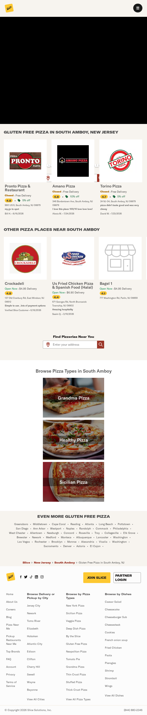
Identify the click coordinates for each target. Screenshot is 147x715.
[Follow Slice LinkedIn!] (36, 577)
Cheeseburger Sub (116, 617)
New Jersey (42, 562)
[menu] (137, 8)
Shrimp (109, 670)
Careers (11, 609)
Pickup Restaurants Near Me (13, 640)
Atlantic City (34, 644)
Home (9, 594)
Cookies (110, 632)
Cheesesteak (112, 624)
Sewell (31, 674)
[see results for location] (48, 178)
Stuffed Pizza (74, 682)
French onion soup (116, 640)
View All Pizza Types (78, 699)
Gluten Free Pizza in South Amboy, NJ (101, 562)
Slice (26, 562)
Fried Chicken (113, 647)
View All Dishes (114, 695)
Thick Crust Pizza (76, 689)
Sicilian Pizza (74, 613)
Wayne (31, 682)
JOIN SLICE (96, 578)
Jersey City (33, 605)
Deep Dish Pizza (76, 628)
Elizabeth (32, 628)
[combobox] (75, 344)
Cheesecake (112, 609)
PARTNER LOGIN (123, 578)
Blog (8, 617)
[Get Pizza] (100, 345)
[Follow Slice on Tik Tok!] (31, 577)
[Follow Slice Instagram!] (42, 577)
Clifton (31, 659)
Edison (31, 651)
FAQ (8, 659)
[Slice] (9, 8)
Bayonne (32, 689)
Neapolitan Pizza (76, 651)
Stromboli (111, 678)
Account (11, 667)
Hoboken (32, 636)
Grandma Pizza (75, 667)
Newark (31, 613)
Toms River (33, 621)
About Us (11, 601)
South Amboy (64, 562)
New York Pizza (75, 605)
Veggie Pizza (73, 621)
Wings (108, 686)
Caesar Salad (113, 601)
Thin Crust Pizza (76, 674)
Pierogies (110, 663)
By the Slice (73, 636)
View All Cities (36, 699)
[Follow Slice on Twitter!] (26, 577)
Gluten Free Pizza (76, 644)
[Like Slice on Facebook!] (21, 577)
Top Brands (13, 651)
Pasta (108, 655)
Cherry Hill (33, 667)
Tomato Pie (73, 659)
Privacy (10, 674)
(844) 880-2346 (133, 710)
